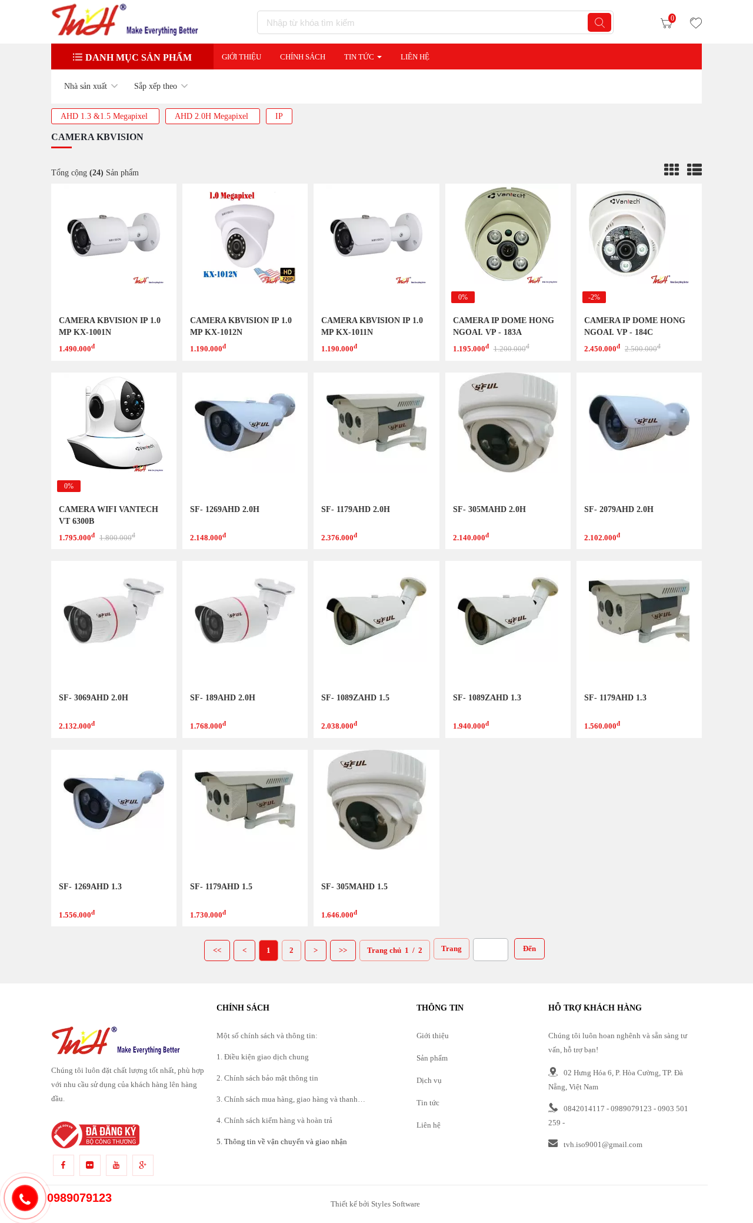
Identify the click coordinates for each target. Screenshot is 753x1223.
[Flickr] (90, 1165)
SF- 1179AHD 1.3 (615, 697)
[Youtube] (116, 1165)
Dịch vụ (429, 1080)
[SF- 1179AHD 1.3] (639, 623)
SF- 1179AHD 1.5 (221, 886)
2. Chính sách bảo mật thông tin (267, 1078)
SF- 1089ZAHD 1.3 (487, 697)
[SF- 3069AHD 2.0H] (113, 623)
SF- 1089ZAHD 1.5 (355, 697)
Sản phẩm (432, 1057)
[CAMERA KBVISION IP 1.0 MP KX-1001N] (113, 246)
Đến (529, 948)
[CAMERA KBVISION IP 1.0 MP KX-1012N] (245, 246)
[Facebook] (63, 1165)
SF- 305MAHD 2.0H (489, 509)
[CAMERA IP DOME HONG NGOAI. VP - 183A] (508, 246)
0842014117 (584, 1108)
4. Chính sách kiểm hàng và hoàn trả (274, 1120)
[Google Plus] (143, 1165)
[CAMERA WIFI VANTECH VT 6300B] (113, 435)
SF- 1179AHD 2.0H (355, 509)
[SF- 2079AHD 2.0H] (639, 435)
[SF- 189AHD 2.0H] (245, 623)
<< (217, 950)
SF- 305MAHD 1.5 (354, 886)
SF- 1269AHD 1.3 (90, 886)
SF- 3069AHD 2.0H (93, 697)
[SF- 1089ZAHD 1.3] (508, 623)
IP (279, 116)
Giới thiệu (241, 56)
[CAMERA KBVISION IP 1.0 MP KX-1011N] (376, 246)
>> (343, 950)
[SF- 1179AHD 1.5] (245, 812)
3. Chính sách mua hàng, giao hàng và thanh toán (287, 1100)
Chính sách (302, 56)
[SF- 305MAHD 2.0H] (508, 435)
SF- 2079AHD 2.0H (619, 509)
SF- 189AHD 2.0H (222, 697)
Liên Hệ (415, 56)
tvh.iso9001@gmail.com (603, 1144)
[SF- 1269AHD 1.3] (113, 812)
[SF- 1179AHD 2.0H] (376, 435)
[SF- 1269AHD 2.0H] (245, 435)
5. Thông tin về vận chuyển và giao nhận (281, 1141)
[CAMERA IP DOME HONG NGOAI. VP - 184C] (639, 246)
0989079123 (631, 1108)
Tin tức (428, 1102)
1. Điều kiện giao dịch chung (262, 1056)
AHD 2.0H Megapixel (213, 116)
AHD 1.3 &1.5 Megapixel (105, 116)
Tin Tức (359, 56)
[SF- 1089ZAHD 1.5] (376, 623)
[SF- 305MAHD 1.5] (376, 812)
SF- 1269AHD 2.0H (224, 509)
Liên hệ (429, 1125)
